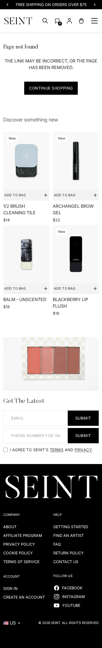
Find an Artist (68, 535)
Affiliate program (22, 535)
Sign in (10, 588)
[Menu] (94, 20)
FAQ (57, 544)
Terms (56, 449)
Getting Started (70, 526)
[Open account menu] (69, 20)
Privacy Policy (19, 544)
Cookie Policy (18, 553)
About (10, 526)
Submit (83, 418)
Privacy (83, 449)
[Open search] (45, 20)
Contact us (65, 561)
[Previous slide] (7, 4)
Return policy (68, 553)
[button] (57, 20)
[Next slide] (94, 4)
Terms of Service (21, 561)
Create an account (24, 597)
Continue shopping (51, 88)
